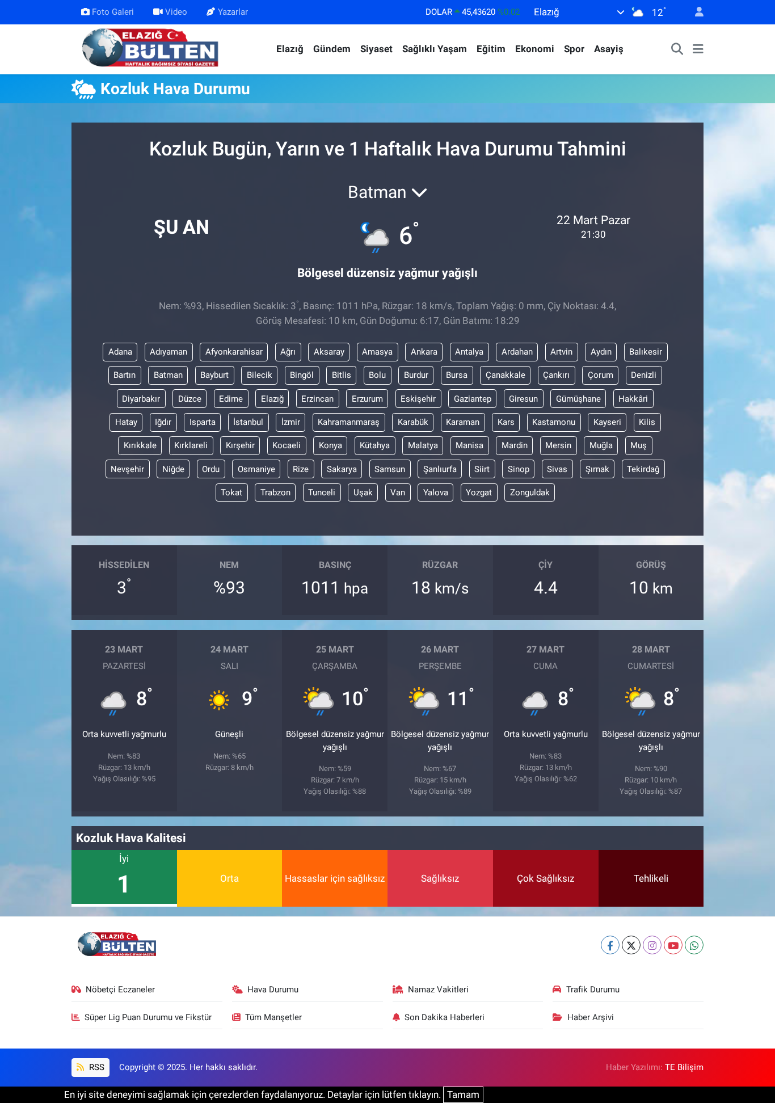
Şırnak (597, 469)
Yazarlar (233, 12)
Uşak (363, 492)
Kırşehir (240, 445)
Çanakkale (505, 375)
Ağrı (288, 352)
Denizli (643, 375)
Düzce (189, 399)
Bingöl (302, 375)
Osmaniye (256, 469)
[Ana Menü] (698, 49)
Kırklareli (191, 445)
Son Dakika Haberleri (445, 1017)
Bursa (456, 375)
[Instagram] (652, 945)
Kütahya (375, 445)
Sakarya (342, 469)
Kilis (647, 422)
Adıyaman (168, 352)
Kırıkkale (140, 445)
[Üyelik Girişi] (694, 12)
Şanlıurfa (440, 469)
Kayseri (607, 422)
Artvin (561, 352)
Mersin (558, 445)
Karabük (413, 422)
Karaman (462, 422)
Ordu (211, 469)
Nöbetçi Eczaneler (120, 989)
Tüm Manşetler (273, 1017)
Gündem (332, 48)
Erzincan (317, 399)
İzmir (290, 422)
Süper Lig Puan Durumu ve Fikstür (148, 1017)
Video (176, 12)
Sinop (518, 469)
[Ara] (677, 49)
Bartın (124, 375)
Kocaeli (286, 445)
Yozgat (479, 492)
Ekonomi (534, 48)
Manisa (469, 445)
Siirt (482, 469)
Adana (120, 352)
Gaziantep (472, 399)
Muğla (601, 445)
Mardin (515, 445)
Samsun (389, 469)
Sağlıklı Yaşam (434, 48)
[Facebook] (610, 945)
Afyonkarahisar (234, 352)
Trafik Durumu (593, 989)
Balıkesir (645, 352)
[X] (631, 945)
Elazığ (290, 48)
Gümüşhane (578, 399)
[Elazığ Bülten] (152, 48)
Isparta (202, 422)
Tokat (231, 492)
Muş (638, 445)
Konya (330, 445)
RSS (95, 1067)
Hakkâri (633, 399)
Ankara (424, 352)
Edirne (231, 399)
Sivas (557, 469)
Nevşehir (127, 469)
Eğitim (491, 48)
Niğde (173, 469)
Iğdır (163, 422)
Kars (506, 422)
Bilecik (259, 375)
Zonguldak (530, 492)
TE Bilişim (684, 1067)
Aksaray (329, 352)
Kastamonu (553, 422)
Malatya (423, 445)
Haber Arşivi (590, 1017)
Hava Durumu (272, 989)
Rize (301, 469)
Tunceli (321, 492)
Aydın (601, 352)
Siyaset (376, 48)
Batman (168, 375)
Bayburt (214, 375)
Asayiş (609, 48)
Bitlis (341, 375)
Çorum (600, 375)
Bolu (377, 375)
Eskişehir (418, 399)
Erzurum (367, 399)
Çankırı (556, 375)
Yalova (435, 492)
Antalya (469, 352)
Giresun (523, 399)
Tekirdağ (643, 469)
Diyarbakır (141, 399)
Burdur (416, 375)
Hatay (126, 422)
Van (397, 492)
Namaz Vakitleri (438, 989)
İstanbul (248, 422)
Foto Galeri (113, 12)
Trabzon (275, 492)
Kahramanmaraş (349, 422)
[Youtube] (673, 945)
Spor (574, 48)
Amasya (377, 352)
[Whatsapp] (694, 945)
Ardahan (517, 352)
